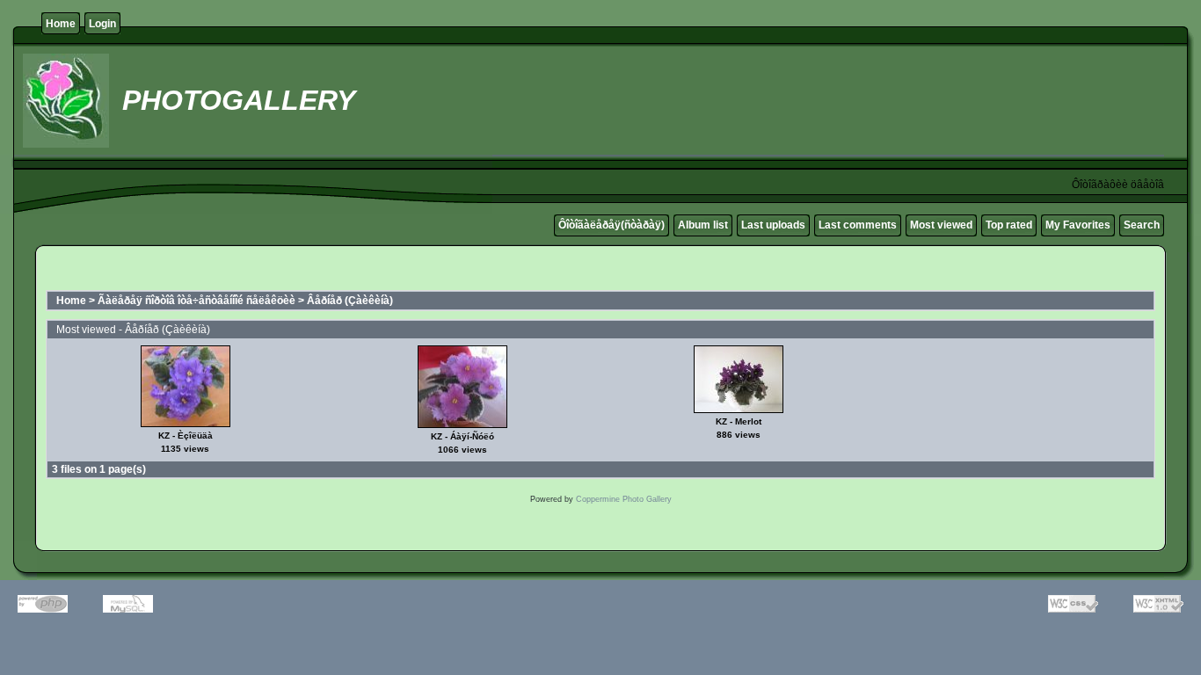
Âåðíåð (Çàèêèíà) (350, 300)
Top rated (1009, 225)
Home (61, 24)
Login (102, 24)
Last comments (858, 225)
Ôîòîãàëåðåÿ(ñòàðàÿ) (611, 225)
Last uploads (773, 225)
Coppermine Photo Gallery (624, 499)
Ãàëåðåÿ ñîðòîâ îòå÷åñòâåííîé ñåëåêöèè (196, 300)
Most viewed (941, 225)
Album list (703, 225)
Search (1142, 225)
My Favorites (1077, 225)
